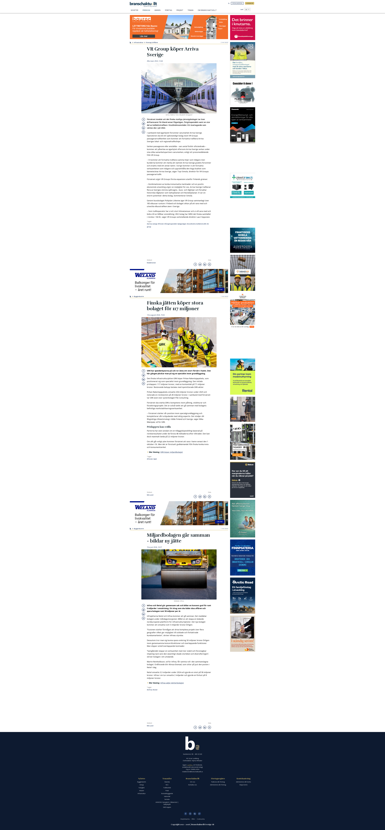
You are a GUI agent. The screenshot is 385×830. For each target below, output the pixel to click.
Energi (142, 785)
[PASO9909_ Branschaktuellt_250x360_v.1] (242, 125)
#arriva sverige (152, 224)
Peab (167, 791)
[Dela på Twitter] (143, 123)
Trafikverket (167, 788)
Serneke (167, 799)
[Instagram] (190, 813)
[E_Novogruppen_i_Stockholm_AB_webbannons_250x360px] (242, 60)
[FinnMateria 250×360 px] (242, 557)
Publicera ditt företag (218, 782)
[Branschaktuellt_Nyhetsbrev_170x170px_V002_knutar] (242, 27)
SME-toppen (167, 807)
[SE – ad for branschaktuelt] (242, 409)
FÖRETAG (168, 10)
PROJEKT (179, 10)
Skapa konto (243, 785)
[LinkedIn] (194, 813)
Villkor (193, 819)
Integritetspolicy (185, 819)
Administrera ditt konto (243, 782)
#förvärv (161, 224)
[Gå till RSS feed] (143, 132)
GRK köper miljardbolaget (171, 452)
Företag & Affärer (152, 42)
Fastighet (142, 788)
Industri (141, 791)
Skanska (167, 782)
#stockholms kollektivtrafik (196, 224)
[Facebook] (185, 813)
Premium (146, 10)
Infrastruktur (138, 42)
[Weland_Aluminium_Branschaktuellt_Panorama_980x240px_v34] (179, 281)
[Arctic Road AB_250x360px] (242, 596)
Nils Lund (150, 495)
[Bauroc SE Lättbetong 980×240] (179, 27)
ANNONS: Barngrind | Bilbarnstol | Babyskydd (167, 803)
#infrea (149, 690)
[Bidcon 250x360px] (242, 480)
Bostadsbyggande (167, 793)
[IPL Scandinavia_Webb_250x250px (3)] (242, 92)
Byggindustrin (139, 296)
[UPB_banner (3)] (242, 442)
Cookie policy (201, 819)
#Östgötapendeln (170, 224)
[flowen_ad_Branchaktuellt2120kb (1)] (242, 518)
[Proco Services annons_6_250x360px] (242, 634)
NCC (167, 785)
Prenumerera (237, 3)
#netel (155, 690)
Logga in (249, 3)
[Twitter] (199, 813)
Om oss (192, 782)
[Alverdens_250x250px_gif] (242, 240)
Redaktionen (151, 263)
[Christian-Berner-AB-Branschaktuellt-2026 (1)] (242, 311)
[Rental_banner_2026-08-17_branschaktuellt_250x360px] (242, 377)
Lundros (189, 765)
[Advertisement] (179, 244)
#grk (155, 459)
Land (241, 9)
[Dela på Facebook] (143, 119)
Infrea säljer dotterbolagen (172, 683)
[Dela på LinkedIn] (143, 128)
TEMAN (190, 10)
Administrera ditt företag (218, 785)
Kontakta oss (192, 785)
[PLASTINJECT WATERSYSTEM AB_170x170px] (242, 185)
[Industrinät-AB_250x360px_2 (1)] (242, 273)
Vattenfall (167, 796)
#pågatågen (181, 224)
